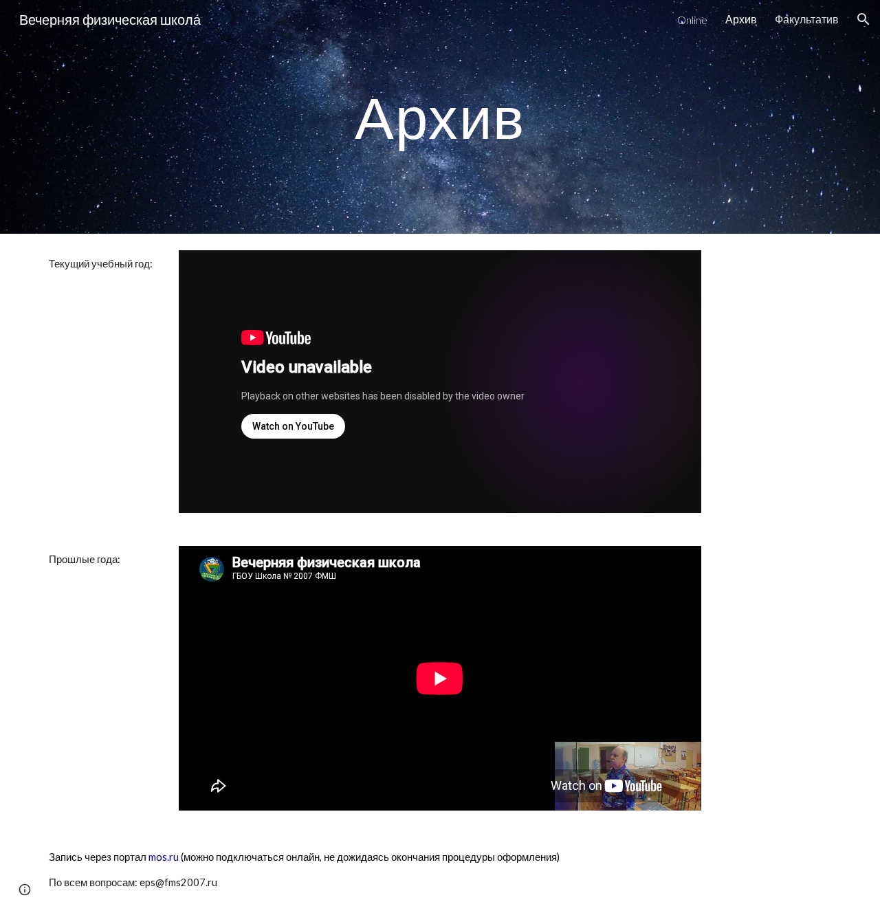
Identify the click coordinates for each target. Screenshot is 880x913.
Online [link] (692, 19)
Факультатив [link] (807, 18)
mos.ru (163, 857)
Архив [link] (741, 18)
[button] (863, 19)
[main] (440, 116)
